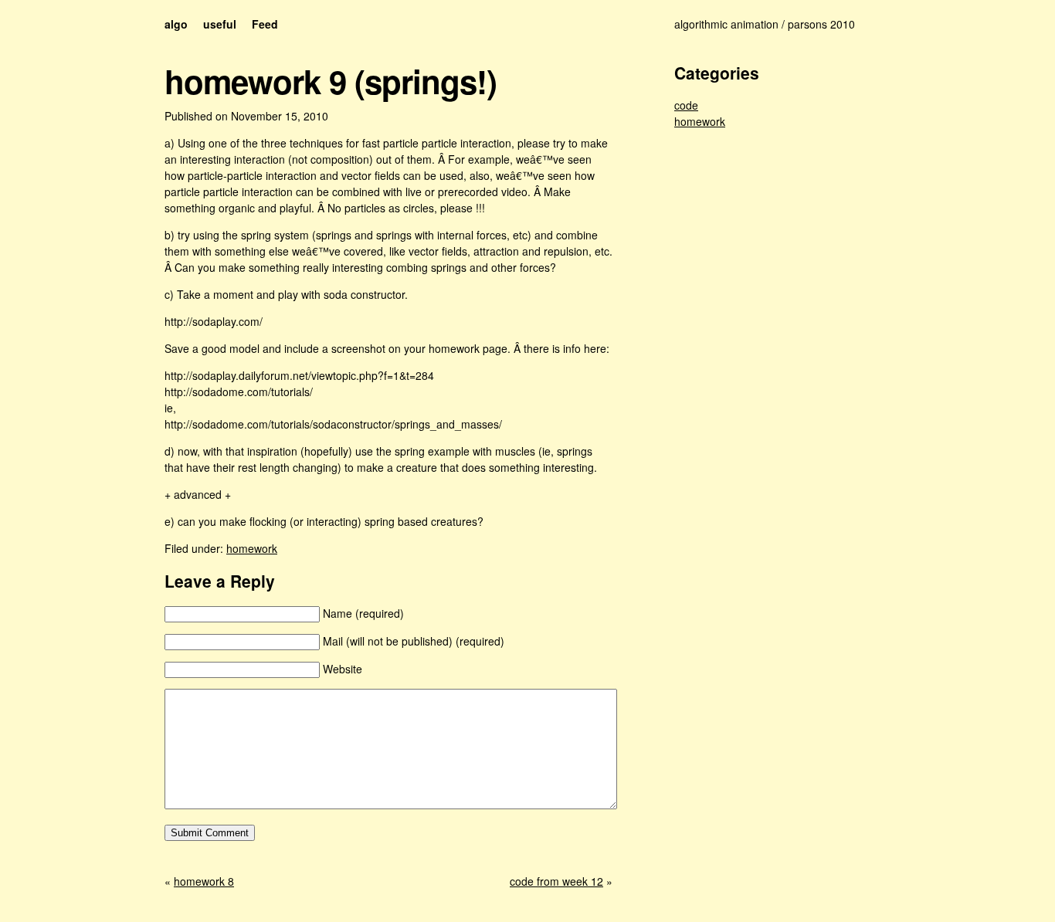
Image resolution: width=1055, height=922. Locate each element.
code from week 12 (556, 881)
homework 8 (204, 881)
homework (251, 548)
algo (176, 24)
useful (219, 24)
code (686, 105)
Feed (265, 24)
